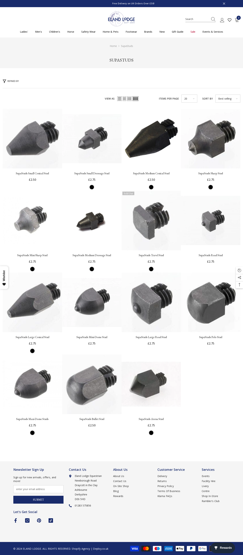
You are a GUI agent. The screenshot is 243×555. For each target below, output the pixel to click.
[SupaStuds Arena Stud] (151, 384)
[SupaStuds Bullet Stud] (92, 384)
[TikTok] (50, 520)
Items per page (169, 98)
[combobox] (197, 19)
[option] (121, 3)
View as (110, 98)
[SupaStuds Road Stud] (210, 220)
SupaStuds (127, 46)
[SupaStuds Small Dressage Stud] (92, 138)
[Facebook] (15, 520)
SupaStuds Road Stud (211, 255)
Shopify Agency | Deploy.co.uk (90, 548)
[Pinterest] (39, 520)
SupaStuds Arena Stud (151, 419)
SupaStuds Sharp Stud (210, 173)
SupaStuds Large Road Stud (151, 337)
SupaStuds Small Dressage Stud (91, 173)
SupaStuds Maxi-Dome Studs (32, 419)
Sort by (207, 98)
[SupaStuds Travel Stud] (151, 220)
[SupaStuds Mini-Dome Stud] (92, 302)
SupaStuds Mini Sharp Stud (32, 255)
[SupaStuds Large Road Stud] (151, 302)
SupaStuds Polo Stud (210, 337)
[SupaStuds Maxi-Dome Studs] (32, 384)
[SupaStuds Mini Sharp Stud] (32, 220)
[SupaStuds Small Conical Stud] (32, 138)
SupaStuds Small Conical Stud (32, 173)
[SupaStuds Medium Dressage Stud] (92, 220)
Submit (38, 499)
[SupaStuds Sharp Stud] (210, 138)
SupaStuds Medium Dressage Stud (92, 255)
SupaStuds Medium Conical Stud (151, 173)
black (91, 187)
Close (224, 3)
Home (113, 46)
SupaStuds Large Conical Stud (32, 337)
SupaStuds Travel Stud (151, 255)
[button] (119, 98)
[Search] (200, 19)
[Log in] (222, 20)
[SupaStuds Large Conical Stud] (32, 302)
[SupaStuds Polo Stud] (210, 302)
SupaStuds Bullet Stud (92, 419)
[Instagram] (27, 520)
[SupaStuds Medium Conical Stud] (151, 138)
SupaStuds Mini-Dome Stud (91, 337)
